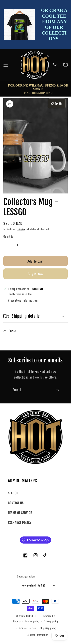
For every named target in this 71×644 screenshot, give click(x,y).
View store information (22, 300)
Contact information (37, 635)
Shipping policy (48, 628)
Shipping (21, 229)
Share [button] (12, 330)
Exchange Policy (19, 522)
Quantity (8, 236)
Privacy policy (51, 621)
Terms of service (27, 628)
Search (13, 493)
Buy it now (35, 273)
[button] (6, 65)
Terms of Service (20, 512)
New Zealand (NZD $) (33, 585)
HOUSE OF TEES (34, 616)
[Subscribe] (58, 390)
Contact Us (15, 502)
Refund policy (32, 621)
